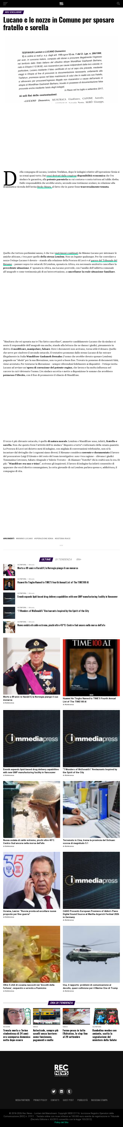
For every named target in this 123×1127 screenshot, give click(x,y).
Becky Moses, (44, 186)
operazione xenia (44, 539)
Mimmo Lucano (25, 539)
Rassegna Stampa (99, 1100)
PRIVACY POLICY (40, 1100)
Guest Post (68, 1100)
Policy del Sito (61, 1122)
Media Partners (22, 1100)
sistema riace (63, 539)
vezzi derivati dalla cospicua (61, 175)
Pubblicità (82, 1100)
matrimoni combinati (66, 253)
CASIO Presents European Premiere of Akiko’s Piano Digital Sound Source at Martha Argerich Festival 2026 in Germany (91, 914)
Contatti (55, 1100)
